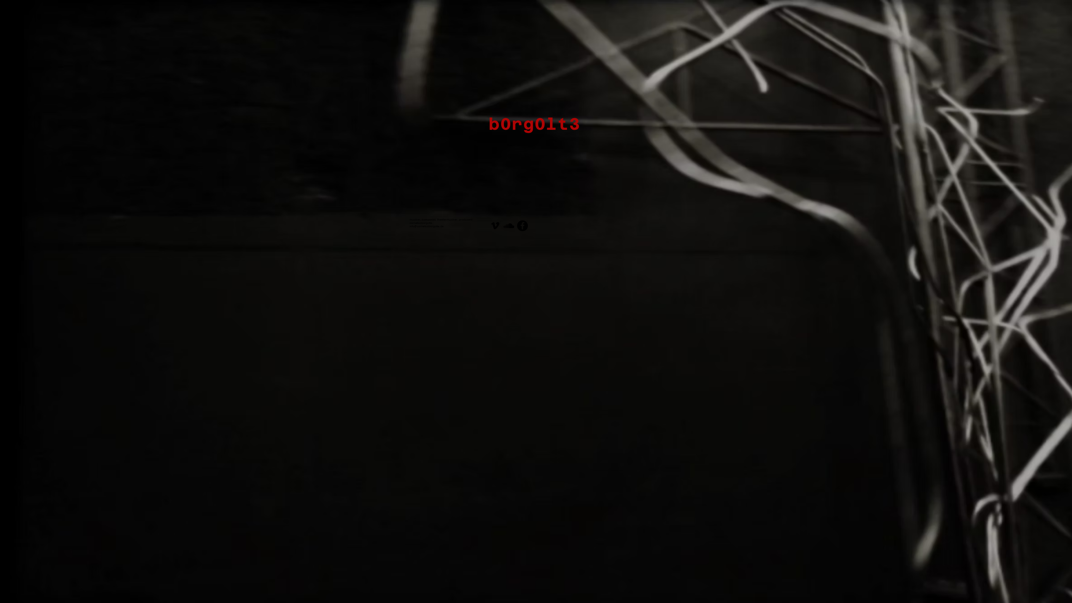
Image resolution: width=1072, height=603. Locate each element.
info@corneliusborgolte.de (427, 226)
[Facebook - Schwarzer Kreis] (522, 225)
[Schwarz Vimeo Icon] (495, 225)
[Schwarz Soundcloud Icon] (508, 225)
